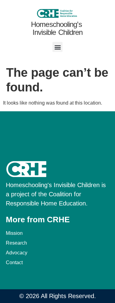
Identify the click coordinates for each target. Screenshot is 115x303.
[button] (57, 47)
